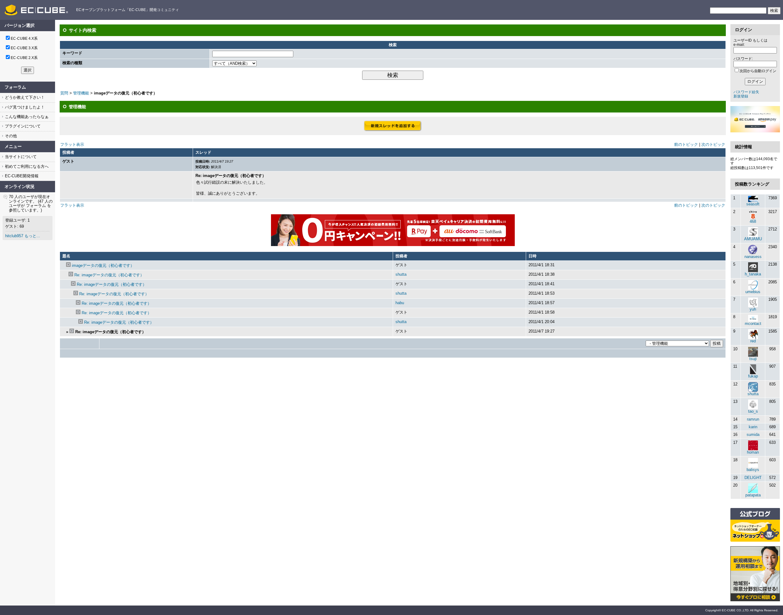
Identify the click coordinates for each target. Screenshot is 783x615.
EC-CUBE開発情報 (21, 176)
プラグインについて (22, 126)
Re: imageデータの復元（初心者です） (109, 275)
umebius (752, 291)
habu (399, 302)
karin (753, 427)
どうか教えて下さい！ (24, 97)
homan (753, 452)
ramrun (753, 419)
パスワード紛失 (746, 92)
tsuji (753, 358)
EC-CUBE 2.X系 (24, 58)
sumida (753, 434)
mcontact (753, 323)
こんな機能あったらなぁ (26, 116)
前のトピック (686, 144)
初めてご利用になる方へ (26, 166)
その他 (10, 136)
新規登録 (740, 96)
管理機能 (81, 93)
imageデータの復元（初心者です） (103, 265)
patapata (753, 495)
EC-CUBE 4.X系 (24, 38)
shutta (400, 274)
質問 (64, 93)
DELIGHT (753, 477)
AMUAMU (753, 239)
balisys (753, 469)
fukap (753, 376)
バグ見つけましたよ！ (24, 107)
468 (753, 221)
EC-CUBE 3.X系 (24, 48)
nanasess (753, 256)
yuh (753, 309)
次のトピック (713, 144)
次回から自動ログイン (758, 71)
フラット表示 (72, 144)
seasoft (752, 204)
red (753, 341)
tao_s (753, 411)
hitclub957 (14, 236)
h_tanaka (753, 274)
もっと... (32, 236)
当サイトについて (20, 156)
